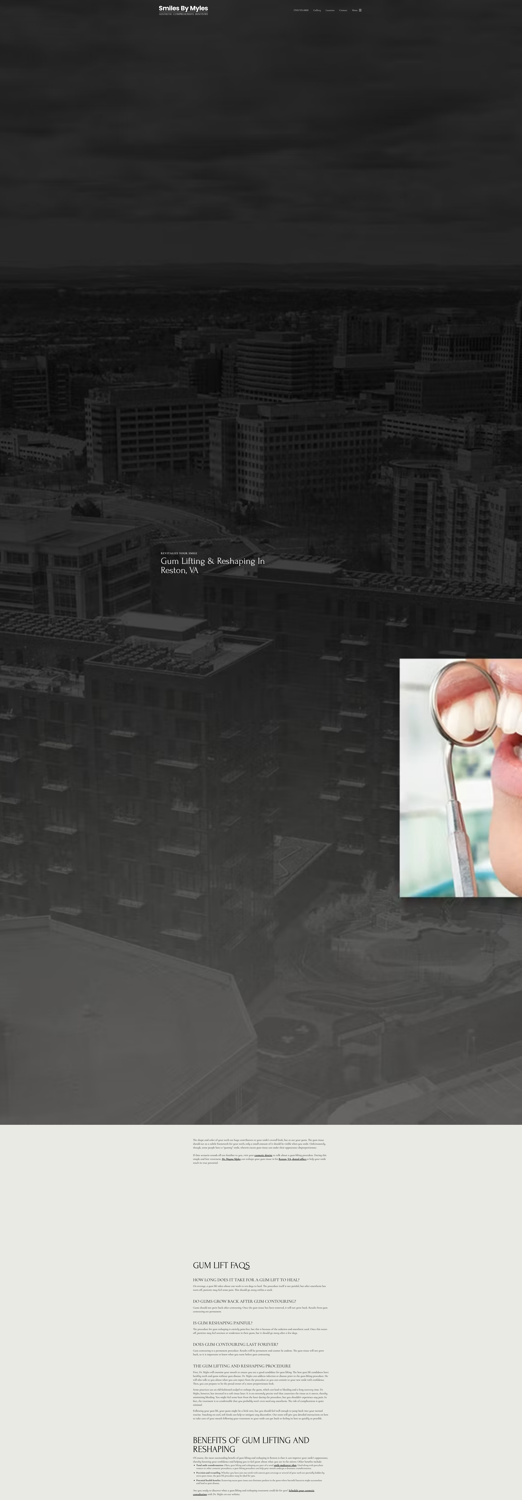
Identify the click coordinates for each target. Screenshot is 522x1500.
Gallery (317, 10)
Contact (343, 10)
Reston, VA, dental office (293, 1159)
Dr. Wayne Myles (231, 1159)
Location (330, 10)
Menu (355, 10)
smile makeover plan (285, 1465)
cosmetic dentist (263, 1155)
